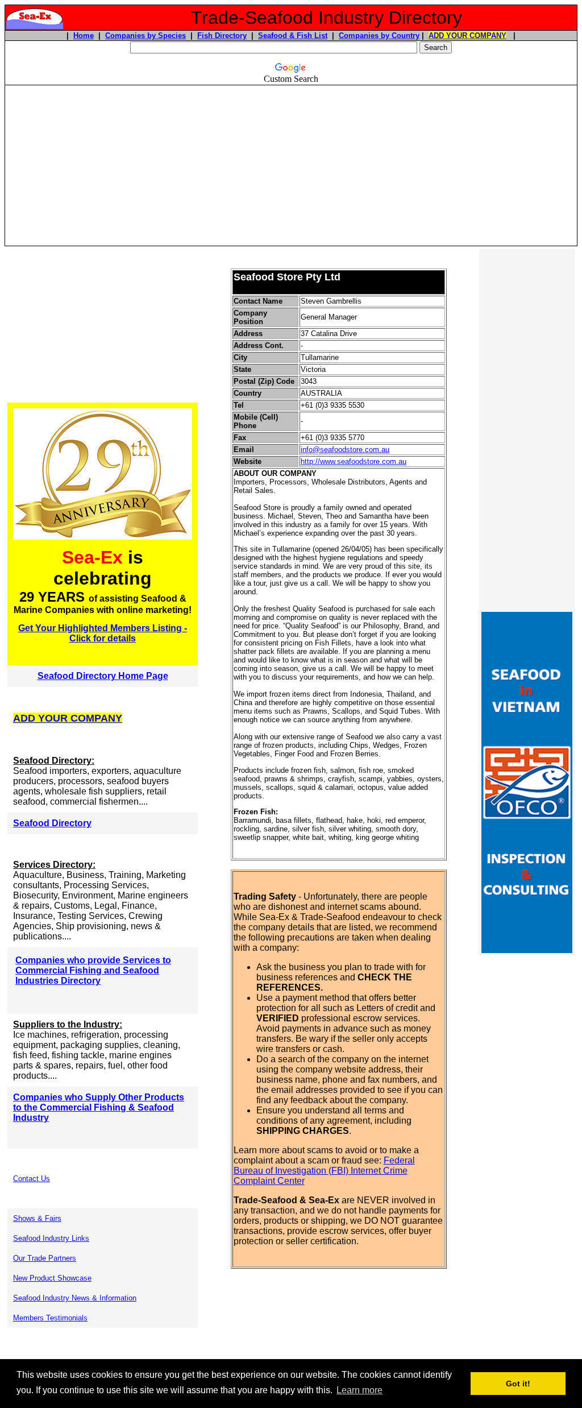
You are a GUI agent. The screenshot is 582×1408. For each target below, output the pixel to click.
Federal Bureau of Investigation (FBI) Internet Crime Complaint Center (324, 1171)
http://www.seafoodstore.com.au (353, 461)
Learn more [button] (359, 1390)
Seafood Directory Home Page (103, 676)
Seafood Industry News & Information (74, 1298)
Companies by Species (145, 35)
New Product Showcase (52, 1278)
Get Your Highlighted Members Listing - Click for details (102, 633)
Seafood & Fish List (292, 35)
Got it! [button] (518, 1383)
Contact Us (31, 1178)
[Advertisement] (291, 165)
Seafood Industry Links (51, 1238)
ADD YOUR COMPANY (467, 35)
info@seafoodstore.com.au (345, 449)
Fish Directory (222, 35)
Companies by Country (379, 35)
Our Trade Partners (44, 1258)
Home (83, 35)
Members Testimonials (50, 1318)
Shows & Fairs (37, 1218)
